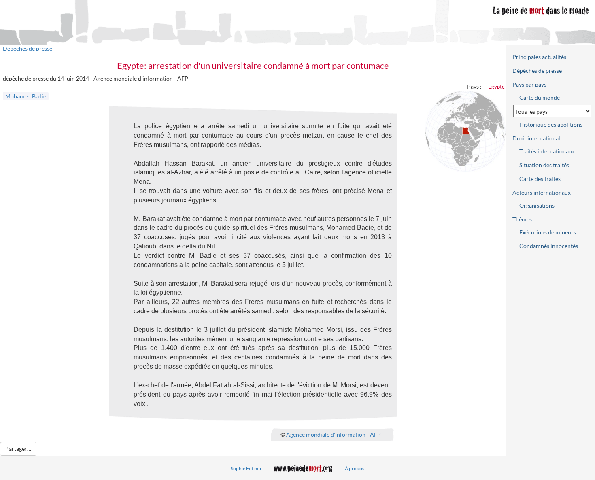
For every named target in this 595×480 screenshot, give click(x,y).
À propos (354, 468)
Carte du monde (539, 97)
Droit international (536, 138)
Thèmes (522, 219)
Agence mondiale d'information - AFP (333, 434)
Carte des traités (540, 178)
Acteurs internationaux (541, 192)
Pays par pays (529, 84)
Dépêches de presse (27, 48)
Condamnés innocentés (548, 245)
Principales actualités (539, 56)
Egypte (496, 86)
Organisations (537, 205)
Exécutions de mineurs (547, 232)
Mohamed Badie (25, 96)
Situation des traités (544, 164)
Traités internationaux (547, 151)
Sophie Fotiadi (246, 468)
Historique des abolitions (550, 124)
